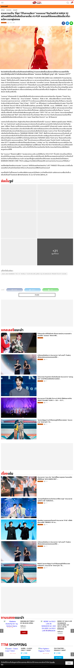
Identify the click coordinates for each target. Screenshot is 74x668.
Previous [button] (1, 631)
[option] (18, 627)
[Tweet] (67, 23)
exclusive (8, 10)
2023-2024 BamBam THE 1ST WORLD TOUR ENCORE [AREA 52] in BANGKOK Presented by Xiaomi (34, 274)
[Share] (63, 23)
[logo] (37, 2)
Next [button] (72, 631)
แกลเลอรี (15, 10)
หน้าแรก (3, 10)
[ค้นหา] (68, 3)
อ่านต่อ (37, 295)
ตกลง (69, 663)
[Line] (71, 23)
